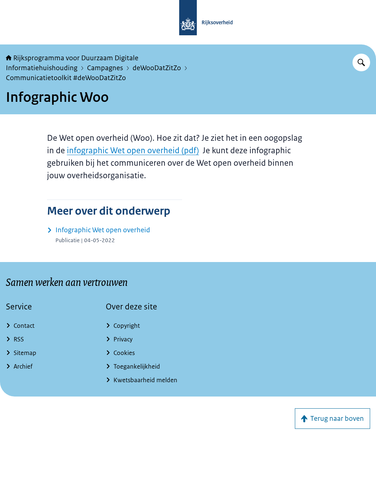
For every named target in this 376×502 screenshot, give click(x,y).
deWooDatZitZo (157, 68)
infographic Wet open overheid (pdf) (133, 150)
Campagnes (105, 68)
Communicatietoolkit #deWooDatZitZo (66, 77)
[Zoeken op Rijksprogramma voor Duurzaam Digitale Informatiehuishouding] (361, 62)
